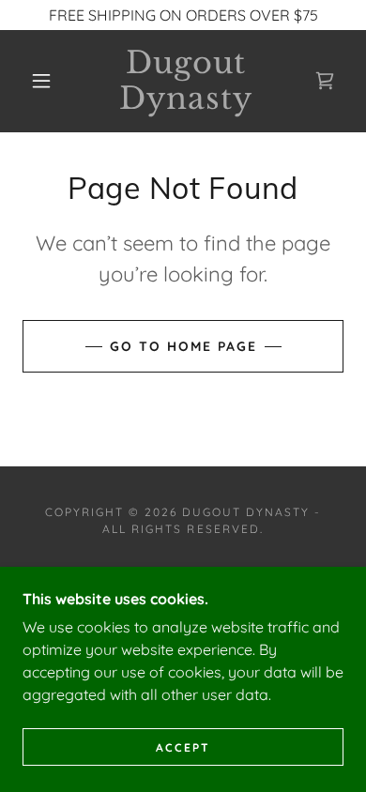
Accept (183, 747)
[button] (41, 80)
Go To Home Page (183, 346)
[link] (186, 81)
